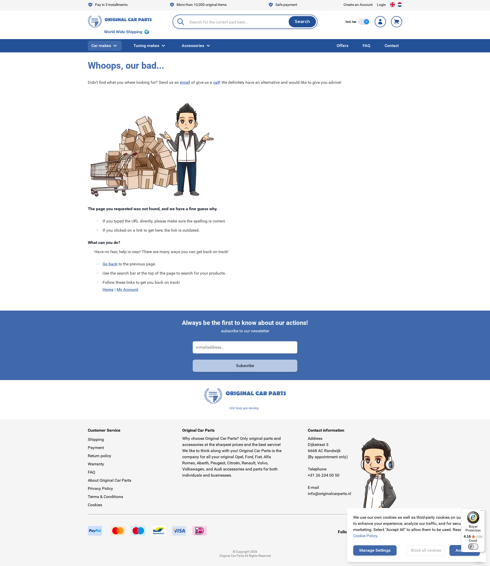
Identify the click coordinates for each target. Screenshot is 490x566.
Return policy (99, 455)
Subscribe (245, 365)
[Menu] (482, 512)
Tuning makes (146, 45)
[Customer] (380, 21)
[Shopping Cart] (396, 21)
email (185, 82)
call (216, 82)
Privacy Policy (100, 488)
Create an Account (358, 5)
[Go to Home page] (120, 22)
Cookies (95, 504)
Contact (392, 45)
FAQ (366, 45)
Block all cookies (426, 550)
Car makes (101, 45)
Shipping (96, 439)
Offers (342, 45)
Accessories (193, 45)
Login (381, 5)
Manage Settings (374, 550)
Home (108, 289)
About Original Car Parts (109, 480)
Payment (96, 447)
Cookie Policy (365, 535)
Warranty (96, 464)
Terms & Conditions (105, 496)
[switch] (364, 22)
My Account (127, 289)
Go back (110, 264)
